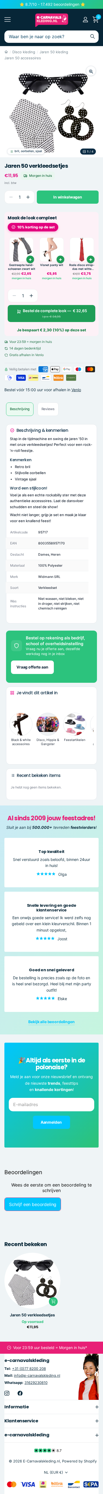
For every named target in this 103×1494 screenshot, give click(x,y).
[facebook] (20, 1393)
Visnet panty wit (51, 265)
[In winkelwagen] (60, 259)
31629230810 (36, 1382)
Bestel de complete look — (55, 313)
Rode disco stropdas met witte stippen (81, 267)
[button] (28, 197)
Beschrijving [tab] (20, 409)
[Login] (85, 19)
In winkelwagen (67, 197)
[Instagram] (6, 1393)
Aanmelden (52, 1122)
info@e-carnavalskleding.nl (37, 1375)
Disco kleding (23, 52)
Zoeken (93, 36)
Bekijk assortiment (7, 19)
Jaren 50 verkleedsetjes (32, 1315)
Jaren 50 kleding (54, 52)
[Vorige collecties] (14, 703)
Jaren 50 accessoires (22, 58)
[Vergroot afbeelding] (91, 71)
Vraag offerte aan (32, 667)
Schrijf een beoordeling (32, 1204)
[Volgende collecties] (14, 751)
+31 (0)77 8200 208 (29, 1368)
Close (51, 1407)
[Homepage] (6, 52)
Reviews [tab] (48, 409)
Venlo (76, 389)
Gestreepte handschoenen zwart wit (21, 267)
